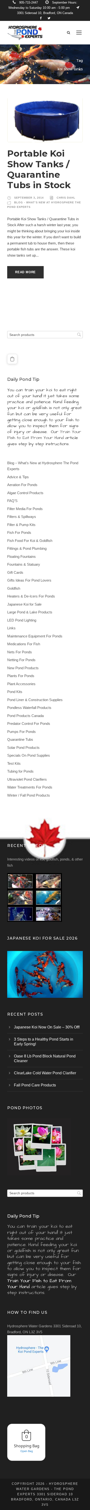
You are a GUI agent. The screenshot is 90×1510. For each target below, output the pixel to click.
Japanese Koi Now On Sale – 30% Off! (47, 1027)
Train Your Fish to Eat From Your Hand (44, 435)
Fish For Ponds (19, 532)
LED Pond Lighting (21, 620)
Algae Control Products (25, 493)
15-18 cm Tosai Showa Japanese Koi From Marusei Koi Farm (45, 980)
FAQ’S (12, 501)
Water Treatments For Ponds (29, 787)
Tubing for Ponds (20, 771)
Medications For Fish (23, 644)
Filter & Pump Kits (21, 525)
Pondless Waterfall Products (29, 708)
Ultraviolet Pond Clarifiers (27, 779)
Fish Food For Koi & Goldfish (29, 541)
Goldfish (13, 588)
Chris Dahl (66, 197)
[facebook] (41, 18)
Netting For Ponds (21, 660)
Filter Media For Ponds (25, 509)
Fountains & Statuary (23, 564)
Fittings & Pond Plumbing (27, 548)
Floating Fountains (21, 556)
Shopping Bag (26, 1445)
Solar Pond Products (23, 747)
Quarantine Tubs (20, 739)
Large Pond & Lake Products (29, 612)
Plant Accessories (21, 684)
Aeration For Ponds (22, 485)
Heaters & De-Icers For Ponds (31, 596)
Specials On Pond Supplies (28, 755)
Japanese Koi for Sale (24, 604)
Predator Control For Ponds (28, 724)
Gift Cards (15, 572)
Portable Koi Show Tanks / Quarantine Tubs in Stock (39, 169)
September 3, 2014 (29, 197)
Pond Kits (14, 692)
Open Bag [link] (26, 1451)
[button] (12, 359)
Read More (25, 272)
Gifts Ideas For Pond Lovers (29, 580)
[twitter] (49, 18)
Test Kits (14, 763)
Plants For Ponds (20, 676)
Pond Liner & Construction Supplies (35, 700)
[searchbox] (45, 334)
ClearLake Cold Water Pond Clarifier (45, 1073)
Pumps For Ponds (21, 732)
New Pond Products (23, 668)
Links (11, 628)
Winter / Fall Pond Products (28, 795)
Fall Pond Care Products (35, 1085)
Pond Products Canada (25, 716)
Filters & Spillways (21, 517)
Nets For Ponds (19, 652)
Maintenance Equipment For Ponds (34, 636)
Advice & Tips (18, 477)
